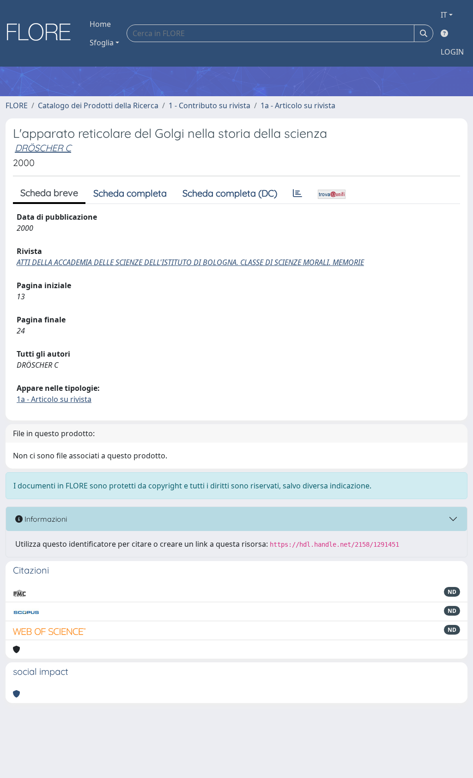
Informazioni (45, 519)
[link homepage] (42, 33)
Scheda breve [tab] (49, 192)
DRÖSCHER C (43, 148)
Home (100, 24)
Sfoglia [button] (102, 42)
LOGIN (452, 52)
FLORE (17, 105)
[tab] (297, 193)
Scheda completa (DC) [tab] (229, 193)
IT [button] (444, 15)
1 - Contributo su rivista (209, 105)
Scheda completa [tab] (130, 193)
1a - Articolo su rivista (298, 105)
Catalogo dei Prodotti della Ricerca (98, 105)
